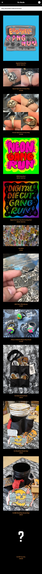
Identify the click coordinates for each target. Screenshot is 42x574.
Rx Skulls (21, 2)
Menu (2, 2)
